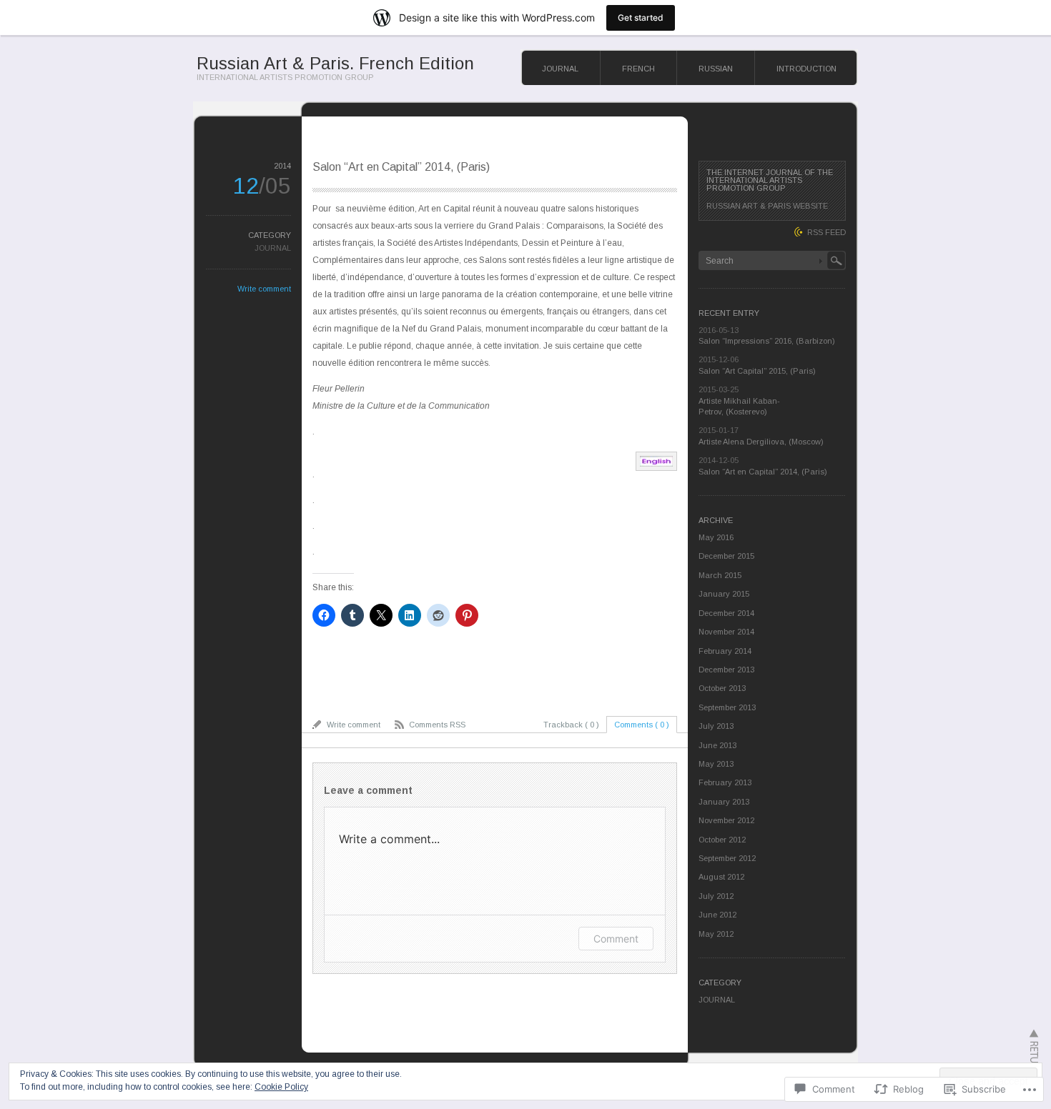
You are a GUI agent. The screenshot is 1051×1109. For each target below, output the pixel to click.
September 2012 (727, 858)
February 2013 (725, 782)
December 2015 (726, 556)
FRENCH (638, 68)
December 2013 (726, 669)
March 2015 (720, 575)
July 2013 (716, 726)
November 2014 (726, 631)
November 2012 (726, 820)
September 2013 (727, 707)
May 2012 (716, 934)
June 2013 (717, 745)
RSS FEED (826, 232)
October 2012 (722, 839)
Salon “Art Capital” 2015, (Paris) (757, 371)
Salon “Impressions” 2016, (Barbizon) (767, 341)
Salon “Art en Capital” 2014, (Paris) (763, 471)
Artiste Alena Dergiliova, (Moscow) (761, 441)
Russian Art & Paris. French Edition (335, 63)
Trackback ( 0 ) (571, 724)
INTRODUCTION (806, 68)
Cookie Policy (281, 1087)
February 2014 (725, 651)
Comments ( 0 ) (641, 724)
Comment (615, 939)
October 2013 (722, 688)
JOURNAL (560, 68)
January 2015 (724, 594)
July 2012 (716, 896)
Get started (640, 17)
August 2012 (721, 876)
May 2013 (716, 764)
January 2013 (724, 801)
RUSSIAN (716, 68)
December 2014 (726, 613)
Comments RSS (437, 724)
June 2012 (717, 914)
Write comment (264, 288)
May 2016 (716, 537)
